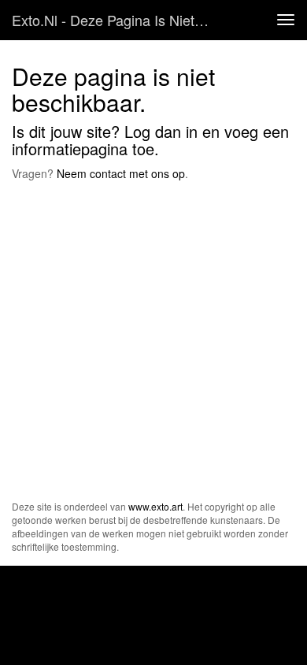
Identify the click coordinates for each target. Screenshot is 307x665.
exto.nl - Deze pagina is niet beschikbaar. (117, 19)
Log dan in (161, 131)
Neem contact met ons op (121, 173)
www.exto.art (155, 506)
